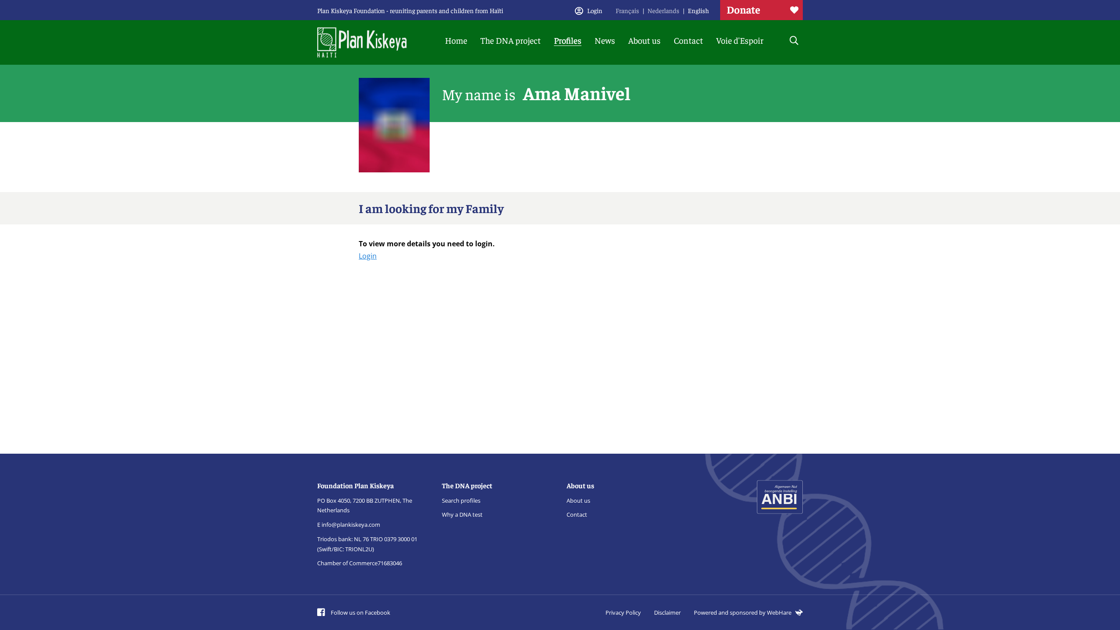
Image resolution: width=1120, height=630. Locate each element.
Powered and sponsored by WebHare (743, 612)
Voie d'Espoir (739, 40)
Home (456, 40)
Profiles (567, 40)
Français (627, 10)
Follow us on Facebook (359, 612)
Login (368, 256)
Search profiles (461, 500)
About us (644, 40)
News (605, 40)
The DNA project (510, 40)
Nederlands (663, 10)
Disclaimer (667, 612)
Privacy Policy (623, 612)
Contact (688, 40)
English (698, 10)
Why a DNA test (462, 514)
